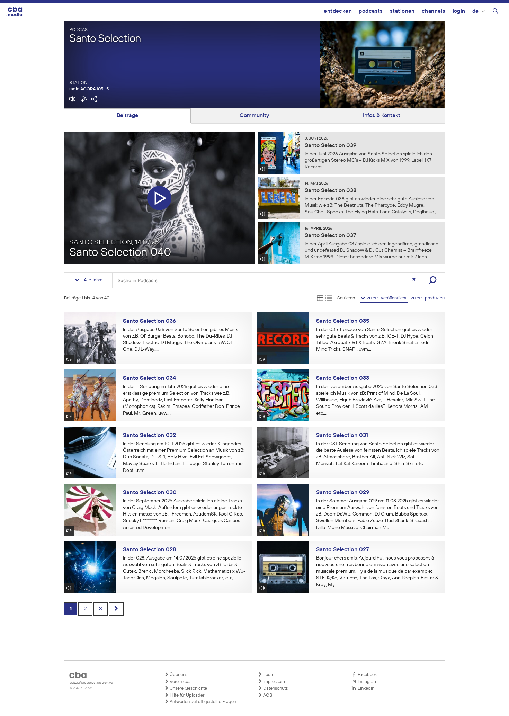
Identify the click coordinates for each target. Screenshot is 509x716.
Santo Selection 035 (342, 321)
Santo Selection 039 (330, 146)
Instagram (366, 682)
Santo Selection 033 (342, 378)
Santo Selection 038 (330, 191)
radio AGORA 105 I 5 (89, 89)
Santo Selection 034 (149, 378)
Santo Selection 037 (330, 236)
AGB (267, 695)
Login (459, 11)
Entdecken (338, 11)
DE (475, 11)
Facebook (366, 675)
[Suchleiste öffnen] (495, 12)
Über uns (178, 675)
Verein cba (180, 682)
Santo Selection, (114, 242)
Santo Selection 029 (342, 492)
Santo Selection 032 (149, 435)
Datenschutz (275, 688)
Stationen (402, 11)
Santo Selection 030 (150, 492)
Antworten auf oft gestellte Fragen (202, 702)
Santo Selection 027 (342, 550)
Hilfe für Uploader (186, 695)
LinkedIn (365, 688)
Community (254, 115)
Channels (434, 11)
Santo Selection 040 (120, 253)
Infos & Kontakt (381, 115)
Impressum (273, 682)
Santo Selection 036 (149, 321)
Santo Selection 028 (149, 550)
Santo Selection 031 (342, 435)
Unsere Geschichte (188, 688)
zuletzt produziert (428, 298)
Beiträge (127, 115)
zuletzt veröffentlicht (386, 298)
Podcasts (371, 11)
